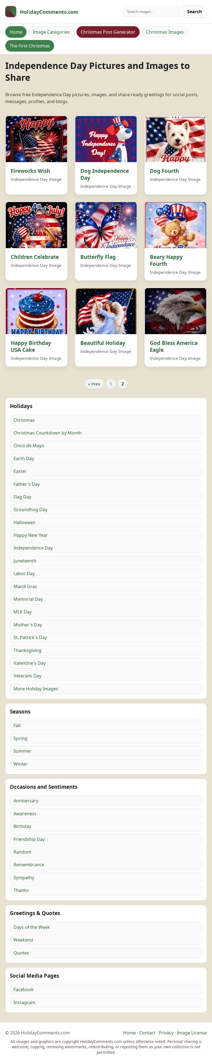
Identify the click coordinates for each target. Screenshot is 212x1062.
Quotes (21, 953)
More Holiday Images (36, 689)
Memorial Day (28, 599)
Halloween (25, 522)
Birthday (22, 826)
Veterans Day (27, 676)
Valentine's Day (30, 663)
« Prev (94, 384)
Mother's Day (28, 625)
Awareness (25, 814)
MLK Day (23, 612)
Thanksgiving (27, 650)
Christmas (24, 420)
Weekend (23, 940)
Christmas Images (165, 32)
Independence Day (33, 548)
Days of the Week (32, 927)
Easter (20, 471)
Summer (22, 751)
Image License (192, 1033)
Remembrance (29, 865)
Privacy (166, 1033)
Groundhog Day (30, 509)
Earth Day (24, 458)
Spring (20, 738)
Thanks (21, 890)
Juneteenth (25, 561)
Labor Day (24, 573)
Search (194, 12)
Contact (147, 1033)
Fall (17, 725)
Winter (21, 764)
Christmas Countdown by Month (48, 433)
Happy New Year (31, 535)
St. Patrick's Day (30, 637)
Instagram (24, 1002)
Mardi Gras (25, 586)
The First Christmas (30, 46)
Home (16, 32)
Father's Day (27, 484)
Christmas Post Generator (108, 32)
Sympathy (24, 878)
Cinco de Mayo (29, 445)
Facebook (24, 989)
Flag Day (22, 497)
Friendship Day (29, 839)
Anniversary (26, 801)
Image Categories (51, 32)
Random (22, 852)
